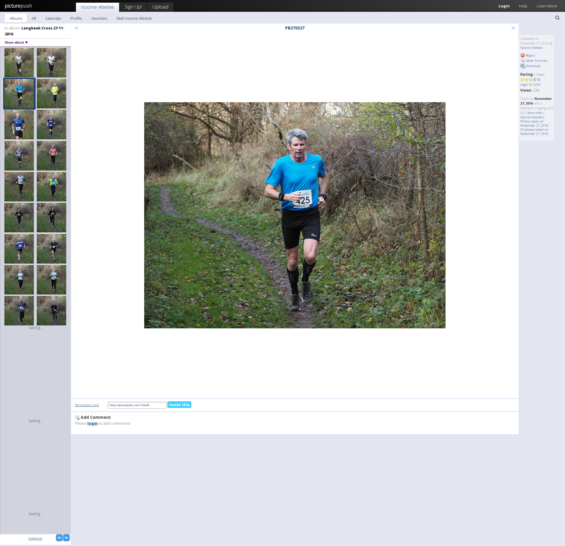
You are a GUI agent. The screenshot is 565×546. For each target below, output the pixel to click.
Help (523, 6)
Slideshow (35, 538)
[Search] (557, 17)
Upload (160, 6)
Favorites (99, 18)
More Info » (535, 112)
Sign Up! (133, 6)
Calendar (53, 18)
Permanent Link (87, 405)
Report (530, 55)
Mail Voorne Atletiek (134, 18)
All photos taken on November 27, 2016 (534, 131)
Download (532, 66)
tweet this (179, 404)
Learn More (547, 6)
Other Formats (536, 60)
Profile (76, 18)
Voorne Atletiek (97, 7)
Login (504, 6)
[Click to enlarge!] (295, 215)
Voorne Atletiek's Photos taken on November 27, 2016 (534, 121)
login (92, 423)
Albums (15, 18)
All (34, 18)
